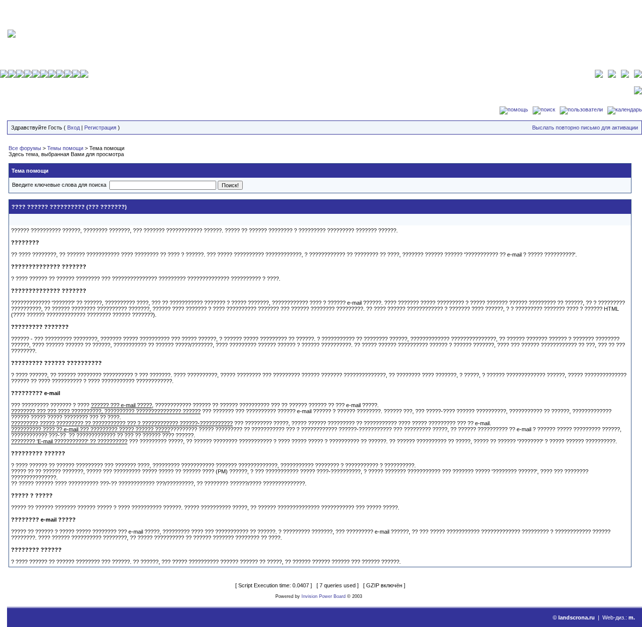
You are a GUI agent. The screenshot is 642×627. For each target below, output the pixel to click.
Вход (73, 127)
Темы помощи (65, 148)
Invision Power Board (323, 596)
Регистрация (100, 127)
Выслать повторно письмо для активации (585, 127)
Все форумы (25, 148)
